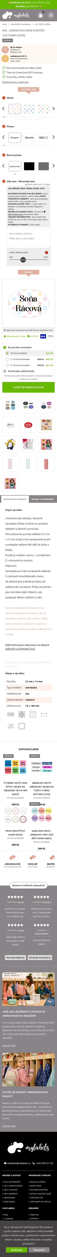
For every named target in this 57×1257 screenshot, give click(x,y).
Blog (6, 1214)
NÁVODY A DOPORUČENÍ (20, 648)
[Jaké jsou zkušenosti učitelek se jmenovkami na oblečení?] (28, 989)
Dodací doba (35, 1186)
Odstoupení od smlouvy (40, 1201)
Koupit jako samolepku (20, 347)
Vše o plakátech (10, 1193)
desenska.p (47, 902)
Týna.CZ (20, 930)
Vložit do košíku (28, 387)
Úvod (4, 24)
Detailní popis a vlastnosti (15, 82)
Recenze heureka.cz (40, 957)
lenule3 (21, 902)
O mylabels (8, 1218)
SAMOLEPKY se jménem (21, 24)
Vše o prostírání (10, 1190)
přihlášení (34, 1218)
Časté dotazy (9, 1201)
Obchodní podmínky (39, 1190)
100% (23, 260)
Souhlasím (16, 1249)
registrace (34, 1214)
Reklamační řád (36, 1197)
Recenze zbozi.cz (15, 957)
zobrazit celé (8, 1045)
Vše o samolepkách (12, 1182)
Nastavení (39, 1249)
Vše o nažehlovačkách (13, 1186)
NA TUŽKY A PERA (42, 24)
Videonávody (9, 1197)
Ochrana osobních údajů (40, 1193)
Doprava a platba (37, 1182)
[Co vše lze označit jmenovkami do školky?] (28, 1069)
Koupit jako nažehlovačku (21, 371)
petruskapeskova (41, 933)
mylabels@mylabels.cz (18, 1163)
